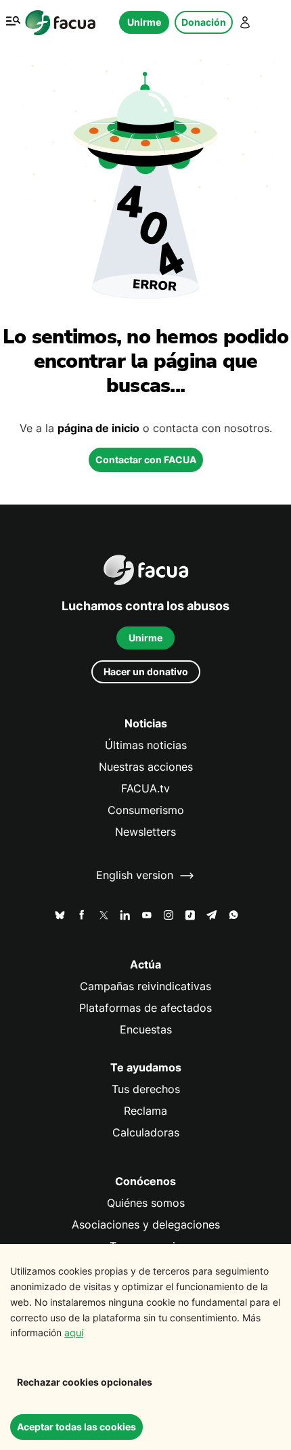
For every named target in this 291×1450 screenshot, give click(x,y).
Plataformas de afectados (145, 1008)
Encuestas (146, 1029)
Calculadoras (145, 1132)
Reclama (145, 1111)
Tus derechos (146, 1089)
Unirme (144, 22)
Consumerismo (146, 810)
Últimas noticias (146, 745)
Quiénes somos (146, 1203)
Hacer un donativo (146, 671)
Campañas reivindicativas (145, 986)
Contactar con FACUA (145, 459)
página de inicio (98, 428)
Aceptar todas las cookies (76, 1426)
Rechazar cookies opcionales (84, 1382)
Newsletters (145, 832)
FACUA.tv (145, 788)
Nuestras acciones (146, 767)
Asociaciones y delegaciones (146, 1224)
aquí (73, 1332)
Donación (203, 22)
